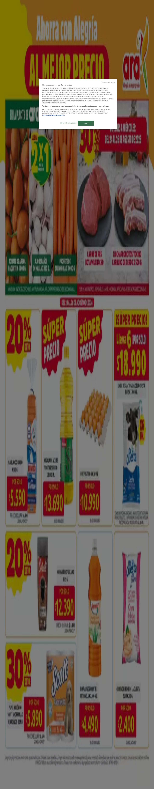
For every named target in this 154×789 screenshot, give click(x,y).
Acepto (86, 123)
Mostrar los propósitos (68, 123)
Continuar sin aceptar (108, 82)
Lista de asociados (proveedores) (53, 115)
